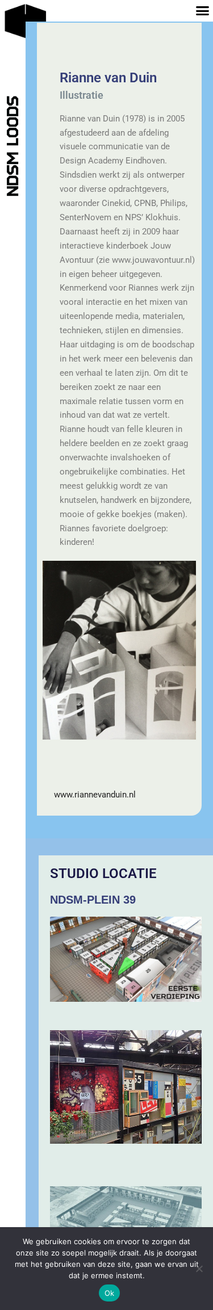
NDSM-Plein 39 (93, 899)
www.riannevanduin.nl (95, 795)
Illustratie (81, 95)
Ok (110, 1293)
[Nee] (198, 1268)
